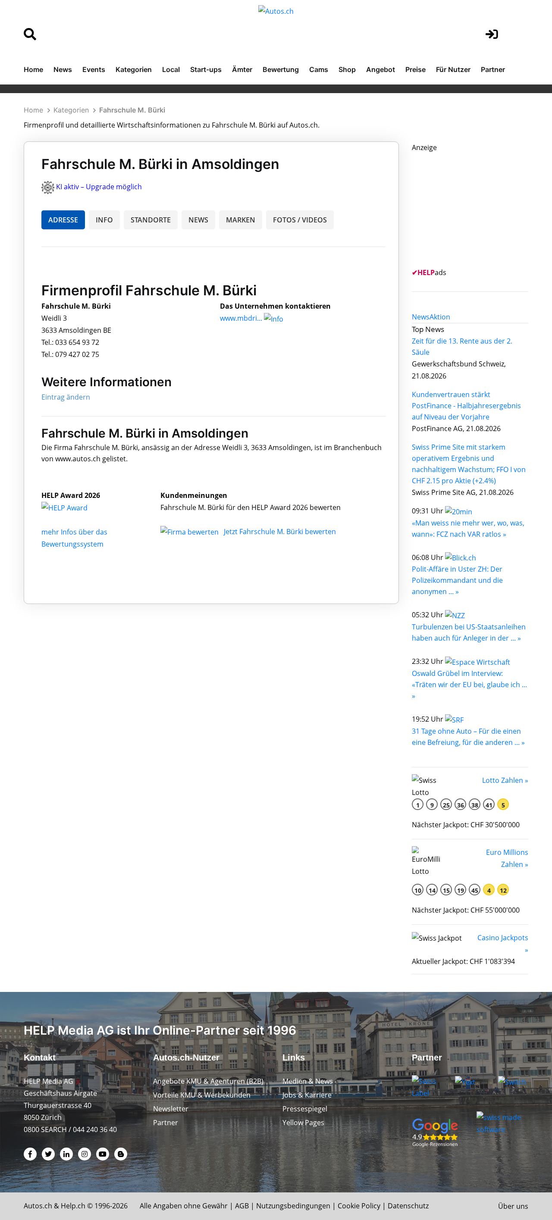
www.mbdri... (241, 318)
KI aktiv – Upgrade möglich (99, 186)
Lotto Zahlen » (505, 780)
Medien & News (307, 1081)
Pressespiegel (304, 1109)
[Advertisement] (476, 207)
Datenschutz (408, 1206)
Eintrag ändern (65, 397)
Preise (415, 69)
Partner (493, 69)
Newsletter (170, 1109)
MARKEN (240, 220)
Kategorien (134, 69)
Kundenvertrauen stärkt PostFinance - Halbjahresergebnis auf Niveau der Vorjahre (466, 406)
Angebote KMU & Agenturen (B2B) (208, 1081)
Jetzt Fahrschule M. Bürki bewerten (280, 531)
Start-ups (206, 69)
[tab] (421, 317)
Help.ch (73, 1206)
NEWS (198, 220)
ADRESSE (63, 220)
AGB (242, 1206)
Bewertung (281, 69)
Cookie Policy (359, 1206)
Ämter (242, 69)
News (62, 69)
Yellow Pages (303, 1122)
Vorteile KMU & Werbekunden (202, 1095)
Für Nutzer (453, 69)
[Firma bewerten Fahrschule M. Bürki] (190, 531)
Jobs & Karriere (307, 1095)
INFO (104, 220)
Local (171, 69)
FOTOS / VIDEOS (300, 220)
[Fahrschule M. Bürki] (73, 507)
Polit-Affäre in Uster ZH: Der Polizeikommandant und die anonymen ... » (457, 580)
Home (33, 69)
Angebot (380, 69)
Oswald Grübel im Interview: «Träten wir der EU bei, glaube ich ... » (469, 685)
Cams (318, 69)
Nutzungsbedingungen (293, 1206)
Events (93, 69)
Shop (347, 69)
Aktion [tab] (440, 317)
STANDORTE (151, 220)
